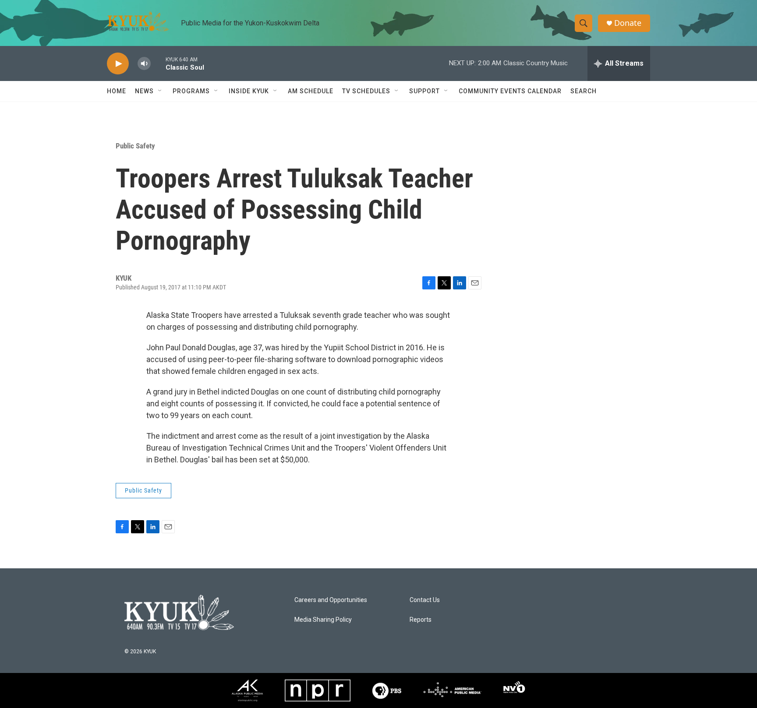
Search (583, 91)
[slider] (158, 63)
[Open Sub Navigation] (160, 91)
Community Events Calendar (510, 91)
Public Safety (135, 145)
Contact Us (425, 600)
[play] (118, 64)
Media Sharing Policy (323, 619)
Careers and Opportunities (330, 600)
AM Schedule (310, 91)
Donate (627, 23)
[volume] (144, 64)
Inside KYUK (249, 91)
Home (116, 91)
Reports (421, 619)
